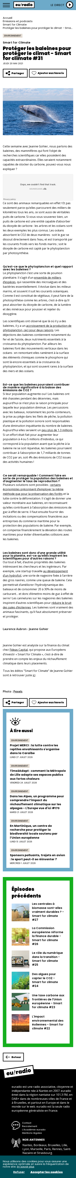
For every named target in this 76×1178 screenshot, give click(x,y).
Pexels (17, 691)
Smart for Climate (15, 24)
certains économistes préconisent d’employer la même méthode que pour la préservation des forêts (33, 489)
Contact (26, 1123)
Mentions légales (32, 1133)
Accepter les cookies (46, 1172)
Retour (16, 1057)
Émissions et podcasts (18, 21)
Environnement (12, 35)
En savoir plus (25, 1166)
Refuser (19, 1172)
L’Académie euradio (34, 1129)
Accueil (7, 18)
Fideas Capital (19, 650)
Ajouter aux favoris (51, 73)
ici (34, 675)
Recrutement (29, 1126)
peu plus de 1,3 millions (57, 430)
